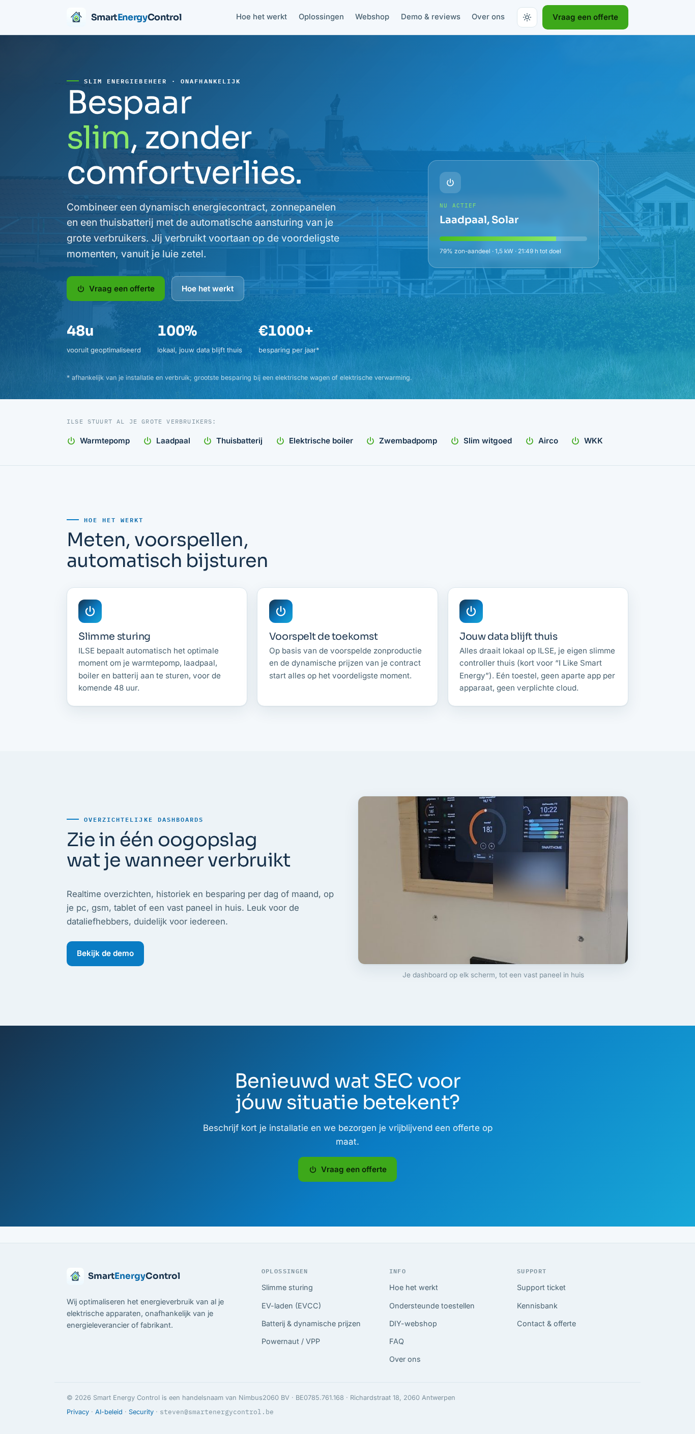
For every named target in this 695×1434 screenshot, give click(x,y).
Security (141, 1412)
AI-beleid (109, 1412)
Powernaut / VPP (291, 1341)
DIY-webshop (413, 1323)
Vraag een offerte (585, 17)
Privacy (78, 1412)
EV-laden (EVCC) (291, 1305)
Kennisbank (537, 1305)
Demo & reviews (430, 16)
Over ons (488, 16)
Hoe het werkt (261, 16)
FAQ (396, 1341)
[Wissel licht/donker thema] (527, 17)
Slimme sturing (287, 1287)
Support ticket (541, 1287)
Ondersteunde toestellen (432, 1305)
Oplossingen (321, 16)
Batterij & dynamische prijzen (311, 1323)
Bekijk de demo (105, 953)
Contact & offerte (546, 1323)
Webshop (372, 16)
